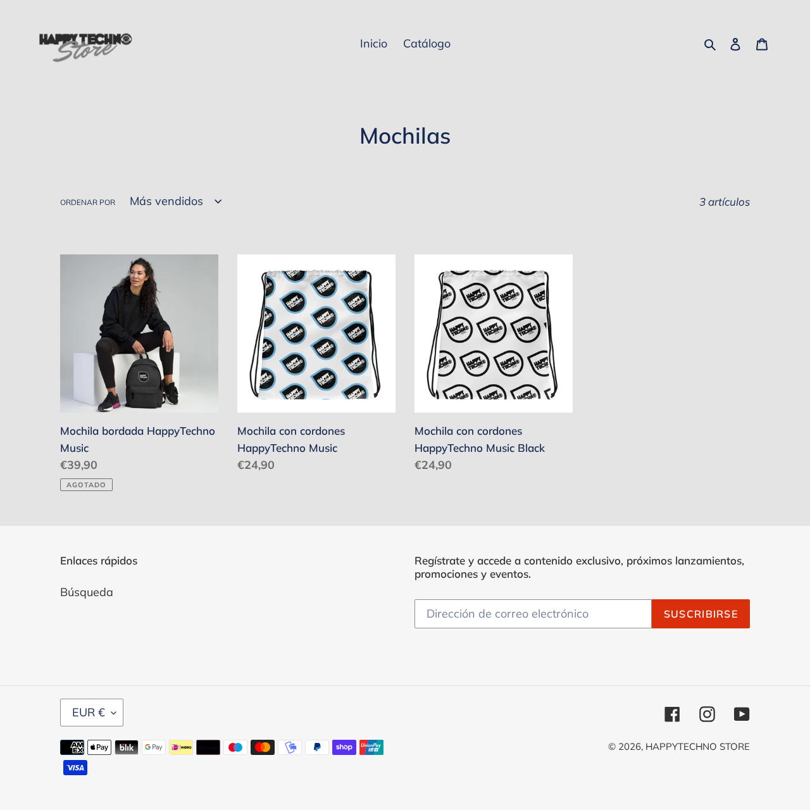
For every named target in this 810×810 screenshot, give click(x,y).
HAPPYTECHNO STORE (697, 746)
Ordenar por (87, 202)
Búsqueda (86, 592)
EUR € (88, 712)
